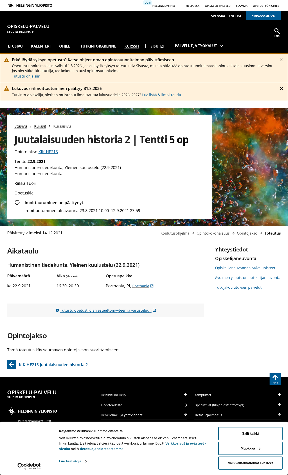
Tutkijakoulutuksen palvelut (238, 287)
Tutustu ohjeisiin (26, 76)
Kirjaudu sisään (263, 16)
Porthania (143, 285)
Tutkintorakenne (98, 46)
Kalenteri (41, 46)
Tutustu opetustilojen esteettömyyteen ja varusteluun (108, 310)
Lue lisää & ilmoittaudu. (162, 94)
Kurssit (131, 46)
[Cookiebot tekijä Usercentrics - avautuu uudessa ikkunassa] (29, 466)
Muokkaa (248, 448)
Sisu (157, 46)
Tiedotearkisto (111, 405)
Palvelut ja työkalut (196, 45)
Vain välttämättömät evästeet (250, 463)
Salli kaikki (250, 433)
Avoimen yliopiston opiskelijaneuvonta (247, 277)
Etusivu (15, 46)
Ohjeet (65, 46)
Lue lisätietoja (70, 461)
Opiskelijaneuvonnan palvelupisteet (245, 267)
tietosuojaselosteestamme (102, 449)
